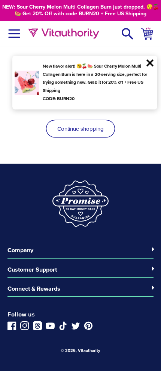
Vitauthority (89, 350)
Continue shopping (80, 129)
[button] (128, 33)
